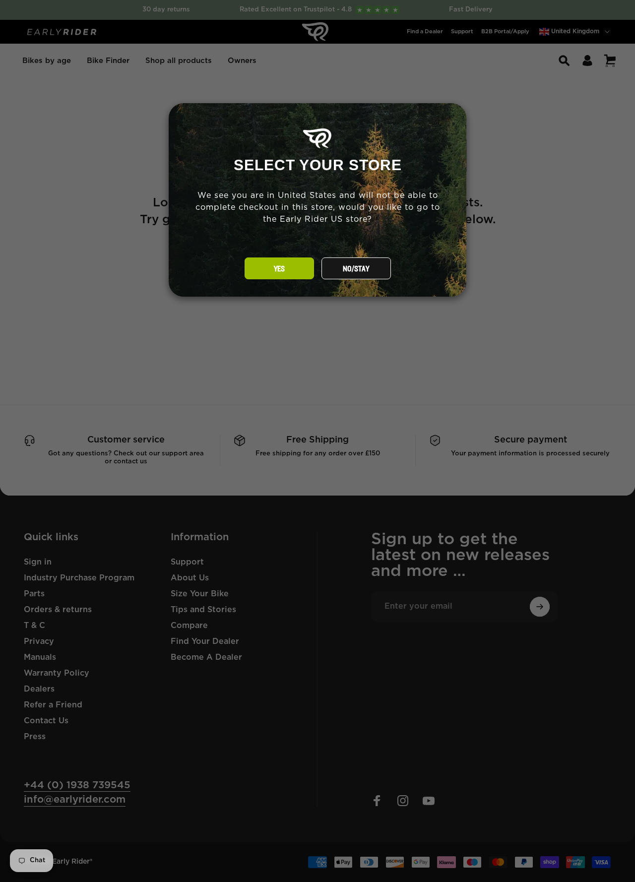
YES (279, 269)
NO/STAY (356, 269)
